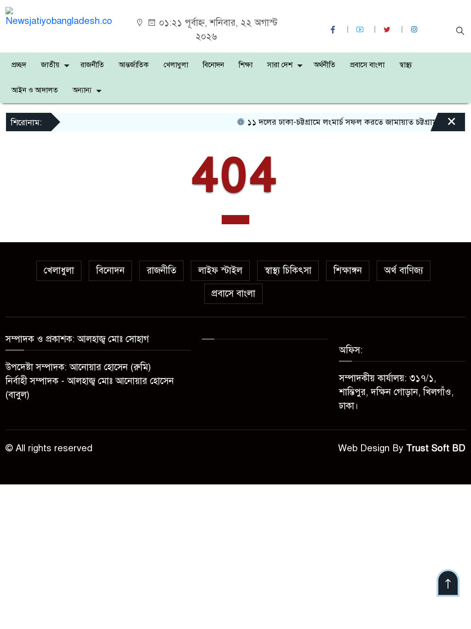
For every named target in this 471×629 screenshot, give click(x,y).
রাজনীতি (92, 65)
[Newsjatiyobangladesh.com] (59, 17)
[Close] (443, 125)
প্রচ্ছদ (18, 65)
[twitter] (388, 29)
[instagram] (415, 29)
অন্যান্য (82, 90)
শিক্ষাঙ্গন (347, 270)
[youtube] (361, 29)
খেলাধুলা (175, 65)
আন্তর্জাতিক (134, 65)
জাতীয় (50, 65)
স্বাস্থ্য (405, 65)
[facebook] (333, 29)
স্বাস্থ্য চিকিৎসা (287, 270)
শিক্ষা (246, 65)
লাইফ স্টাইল (220, 270)
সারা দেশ (280, 65)
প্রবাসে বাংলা (367, 65)
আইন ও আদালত (34, 90)
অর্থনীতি (324, 65)
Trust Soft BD (435, 448)
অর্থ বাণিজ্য (403, 270)
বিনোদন (213, 65)
